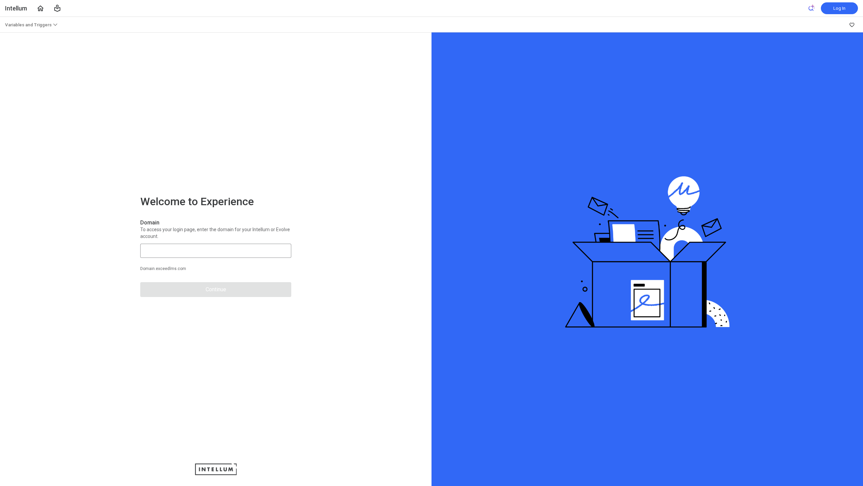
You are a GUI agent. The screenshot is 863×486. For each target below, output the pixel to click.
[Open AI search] (811, 8)
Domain (149, 222)
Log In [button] (839, 8)
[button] (57, 8)
